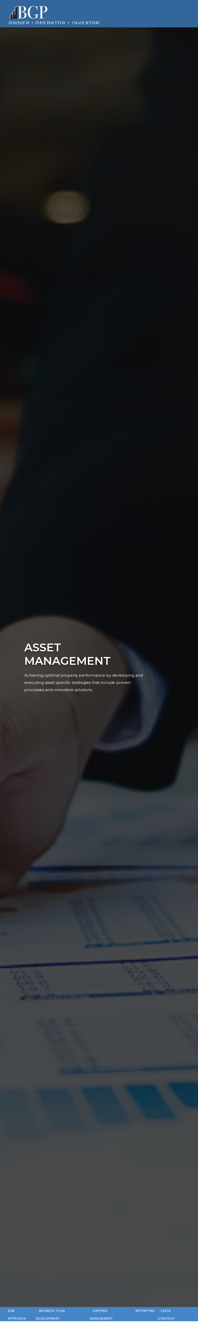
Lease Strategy (166, 1314)
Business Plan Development (50, 1314)
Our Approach (17, 1314)
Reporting (145, 1310)
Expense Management (101, 1314)
